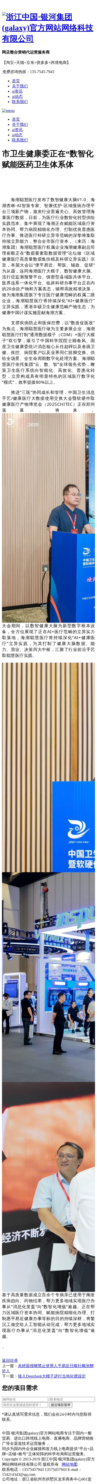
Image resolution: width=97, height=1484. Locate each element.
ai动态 (17, 96)
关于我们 (20, 86)
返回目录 (10, 1360)
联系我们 (20, 102)
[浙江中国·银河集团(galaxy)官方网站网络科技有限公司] (48, 28)
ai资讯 (17, 91)
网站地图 (70, 1464)
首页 (16, 81)
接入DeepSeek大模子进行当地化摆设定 (52, 1376)
